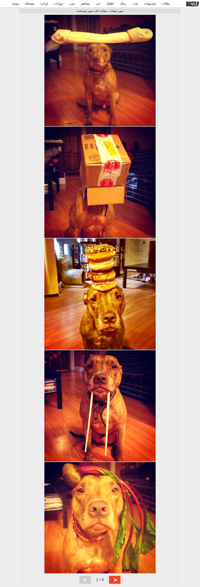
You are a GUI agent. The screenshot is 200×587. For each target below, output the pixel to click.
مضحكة (29, 3)
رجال (123, 3)
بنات (135, 3)
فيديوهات (150, 3)
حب (98, 3)
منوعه (15, 3)
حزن (72, 3)
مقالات (165, 3)
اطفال (110, 3)
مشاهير (85, 3)
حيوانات (58, 3)
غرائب (44, 3)
